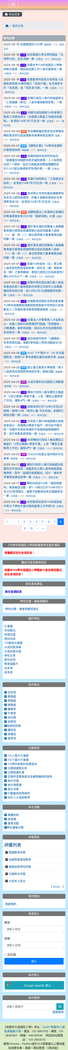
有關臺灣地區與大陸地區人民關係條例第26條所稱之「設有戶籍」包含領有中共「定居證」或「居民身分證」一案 (33, 83)
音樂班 (11, 721)
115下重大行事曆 (18, 760)
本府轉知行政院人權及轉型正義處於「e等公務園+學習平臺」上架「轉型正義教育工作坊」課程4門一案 (33, 444)
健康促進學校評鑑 (20, 866)
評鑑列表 (12, 845)
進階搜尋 (58, 1012)
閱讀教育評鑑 (17, 852)
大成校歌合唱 (12, 651)
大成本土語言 (17, 881)
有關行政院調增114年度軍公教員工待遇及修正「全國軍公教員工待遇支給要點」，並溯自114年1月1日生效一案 (32, 117)
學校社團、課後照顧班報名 (21, 609)
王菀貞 (39, 59)
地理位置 (10, 634)
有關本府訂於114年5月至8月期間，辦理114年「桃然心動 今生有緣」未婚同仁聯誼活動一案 (33, 411)
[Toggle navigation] (13, 4)
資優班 (11, 734)
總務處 (11, 705)
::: (3, 10)
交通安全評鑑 (17, 874)
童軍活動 (13, 823)
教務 (23, 146)
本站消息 (14, 14)
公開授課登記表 (17, 768)
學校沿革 (10, 655)
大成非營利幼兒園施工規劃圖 (45, 382)
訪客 (57, 135)
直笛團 (11, 819)
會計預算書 (14, 785)
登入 (34, 961)
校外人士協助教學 (18, 797)
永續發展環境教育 (20, 859)
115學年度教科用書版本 (22, 764)
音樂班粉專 (14, 726)
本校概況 (10, 630)
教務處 (11, 696)
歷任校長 (10, 659)
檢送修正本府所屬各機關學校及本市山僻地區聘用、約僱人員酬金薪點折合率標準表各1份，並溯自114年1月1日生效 (33, 197)
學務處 (11, 700)
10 (31, 528)
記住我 (11, 954)
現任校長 (10, 638)
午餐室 (11, 713)
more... (57, 886)
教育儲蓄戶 (11, 664)
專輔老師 (13, 815)
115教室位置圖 (13, 643)
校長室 (11, 692)
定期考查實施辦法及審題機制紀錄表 (29, 776)
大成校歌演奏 (12, 647)
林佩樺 (25, 150)
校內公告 (18, 26)
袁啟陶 (61, 357)
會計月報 (13, 780)
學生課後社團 (15, 827)
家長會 (8, 672)
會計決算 (13, 789)
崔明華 (47, 44)
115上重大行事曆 (18, 755)
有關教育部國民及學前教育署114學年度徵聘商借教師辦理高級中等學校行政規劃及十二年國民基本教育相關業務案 (33, 305)
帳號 (7, 922)
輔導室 (11, 709)
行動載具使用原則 (18, 793)
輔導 (24, 131)
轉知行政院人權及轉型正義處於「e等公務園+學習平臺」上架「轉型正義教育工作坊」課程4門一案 (33, 396)
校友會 (8, 668)
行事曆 (8, 626)
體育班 (11, 730)
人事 (23, 55)
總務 (23, 382)
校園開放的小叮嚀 (31, 44)
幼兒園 (11, 717)
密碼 (7, 938)
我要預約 (10, 904)
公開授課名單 (15, 772)
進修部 (11, 738)
